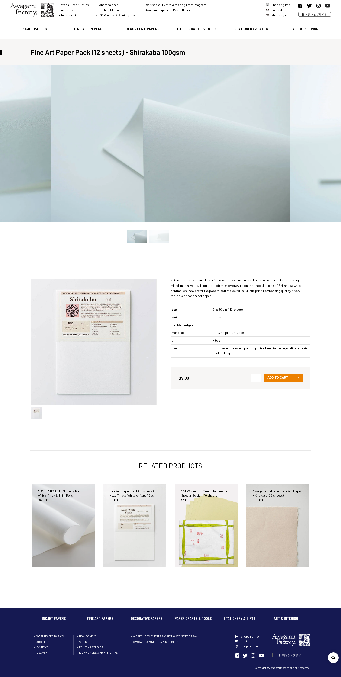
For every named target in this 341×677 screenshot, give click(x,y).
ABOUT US (42, 641)
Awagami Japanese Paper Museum (169, 10)
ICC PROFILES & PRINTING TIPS (98, 652)
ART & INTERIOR (305, 28)
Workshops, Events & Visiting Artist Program (175, 5)
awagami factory (279, 667)
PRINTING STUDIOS (91, 647)
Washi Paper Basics (75, 5)
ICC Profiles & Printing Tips (117, 15)
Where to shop (109, 5)
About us (67, 10)
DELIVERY (42, 652)
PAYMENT (42, 647)
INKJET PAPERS (34, 28)
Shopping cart (281, 15)
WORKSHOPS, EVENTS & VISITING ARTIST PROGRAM (165, 636)
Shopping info (280, 5)
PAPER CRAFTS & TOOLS (197, 28)
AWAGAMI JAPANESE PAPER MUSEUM (155, 641)
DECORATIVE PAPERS (143, 28)
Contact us (278, 10)
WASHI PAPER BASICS (50, 636)
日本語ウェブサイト (314, 14)
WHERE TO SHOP (89, 641)
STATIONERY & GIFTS (251, 28)
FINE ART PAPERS (88, 28)
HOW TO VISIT (87, 636)
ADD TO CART (277, 377)
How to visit (69, 15)
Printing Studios (110, 10)
